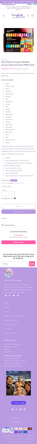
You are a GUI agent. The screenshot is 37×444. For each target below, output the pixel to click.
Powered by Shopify (21, 436)
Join (32, 263)
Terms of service (19, 438)
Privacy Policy (8, 329)
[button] (4, 16)
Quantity (3, 190)
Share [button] (5, 218)
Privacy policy (9, 438)
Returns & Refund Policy (11, 320)
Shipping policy (29, 438)
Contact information (14, 441)
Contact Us (7, 312)
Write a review (18, 242)
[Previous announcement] (3, 8)
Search (6, 303)
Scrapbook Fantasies (11, 436)
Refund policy (31, 436)
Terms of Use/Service (10, 324)
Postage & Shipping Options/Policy (14, 316)
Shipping (11, 183)
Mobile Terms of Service (11, 333)
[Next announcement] (33, 8)
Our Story (7, 307)
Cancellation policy (25, 441)
